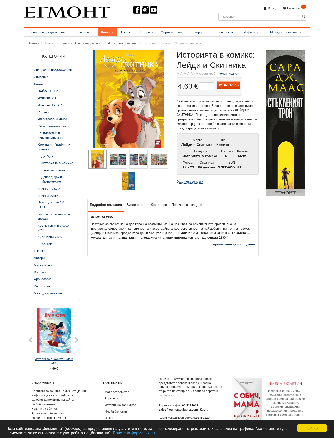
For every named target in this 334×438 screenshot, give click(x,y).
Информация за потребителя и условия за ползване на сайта (54, 397)
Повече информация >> (134, 432)
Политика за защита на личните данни (59, 391)
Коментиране (227, 73)
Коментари (159, 205)
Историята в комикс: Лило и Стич (54, 361)
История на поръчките (120, 404)
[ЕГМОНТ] (67, 11)
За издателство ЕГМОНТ (49, 417)
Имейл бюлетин (116, 411)
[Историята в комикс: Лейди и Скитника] (128, 99)
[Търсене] (303, 16)
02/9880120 (201, 417)
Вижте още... (136, 205)
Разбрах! (312, 428)
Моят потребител (117, 392)
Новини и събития (44, 408)
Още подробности (190, 181)
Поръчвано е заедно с (188, 205)
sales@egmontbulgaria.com (178, 409)
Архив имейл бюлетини (48, 413)
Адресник (111, 398)
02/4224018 (190, 405)
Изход (109, 417)
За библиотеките (43, 404)
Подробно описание (106, 205)
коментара (204, 73)
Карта (204, 409)
